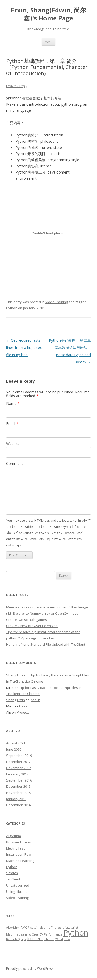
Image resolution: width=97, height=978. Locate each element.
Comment (14, 463)
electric (44, 927)
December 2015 (18, 786)
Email (12, 423)
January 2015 (16, 798)
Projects (23, 712)
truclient (35, 938)
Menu (48, 42)
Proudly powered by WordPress (29, 968)
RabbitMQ (13, 939)
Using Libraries (17, 891)
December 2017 (18, 761)
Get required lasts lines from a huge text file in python (24, 347)
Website (13, 443)
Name (13, 403)
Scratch (12, 873)
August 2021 (15, 743)
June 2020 (13, 749)
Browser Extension (21, 842)
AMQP (25, 927)
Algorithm (13, 836)
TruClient (13, 879)
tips (23, 939)
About (35, 700)
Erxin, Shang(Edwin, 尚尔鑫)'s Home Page (48, 14)
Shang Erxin (15, 675)
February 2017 (17, 774)
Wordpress (62, 939)
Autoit (34, 927)
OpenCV (37, 934)
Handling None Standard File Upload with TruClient (45, 644)
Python (11, 308)
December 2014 (18, 805)
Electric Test (15, 848)
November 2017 (18, 768)
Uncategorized (17, 885)
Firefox (56, 927)
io (63, 927)
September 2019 (19, 755)
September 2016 (19, 780)
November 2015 (18, 792)
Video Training (56, 301)
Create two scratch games (26, 619)
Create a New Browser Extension (32, 625)
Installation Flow (18, 854)
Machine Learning (20, 860)
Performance (53, 934)
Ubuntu (49, 939)
